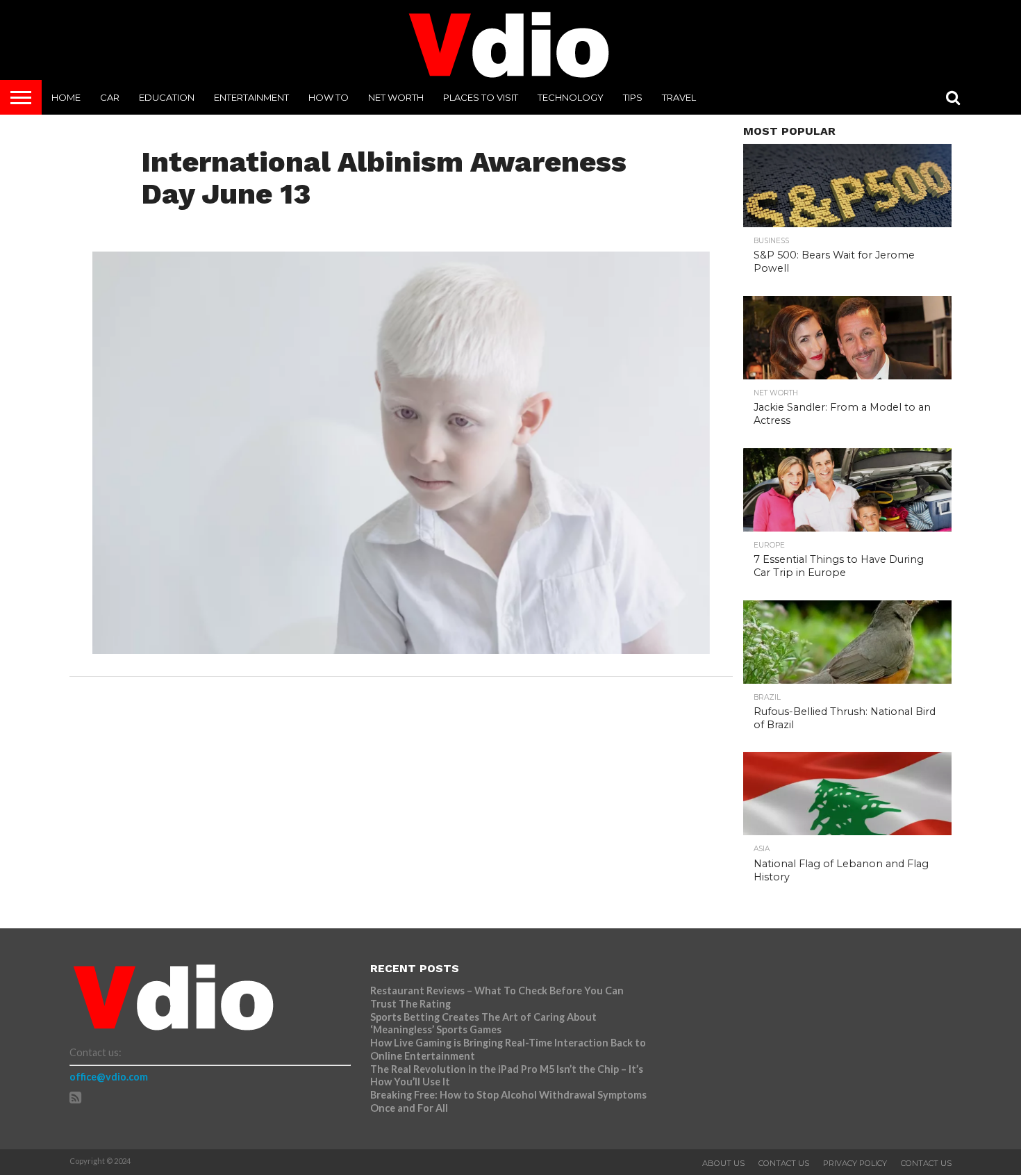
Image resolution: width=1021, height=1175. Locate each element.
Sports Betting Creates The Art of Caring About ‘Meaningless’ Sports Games (483, 1023)
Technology (571, 97)
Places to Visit (480, 97)
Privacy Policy (855, 1163)
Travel (679, 97)
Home (66, 97)
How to (328, 97)
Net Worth (396, 97)
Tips (632, 97)
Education (166, 97)
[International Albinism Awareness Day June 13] (401, 649)
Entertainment (251, 97)
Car (109, 97)
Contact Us (783, 1163)
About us (723, 1163)
